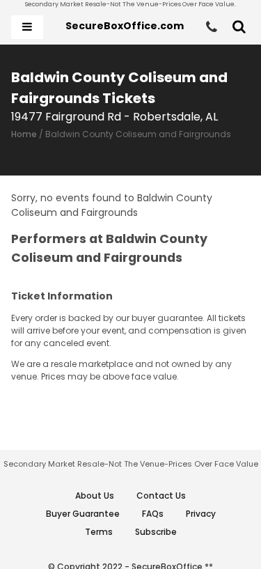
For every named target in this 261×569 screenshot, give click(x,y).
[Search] (239, 27)
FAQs (153, 514)
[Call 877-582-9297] (211, 27)
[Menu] (27, 27)
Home (24, 134)
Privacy (201, 514)
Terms (99, 532)
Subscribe (156, 532)
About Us (94, 495)
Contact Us (161, 495)
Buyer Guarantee (83, 514)
